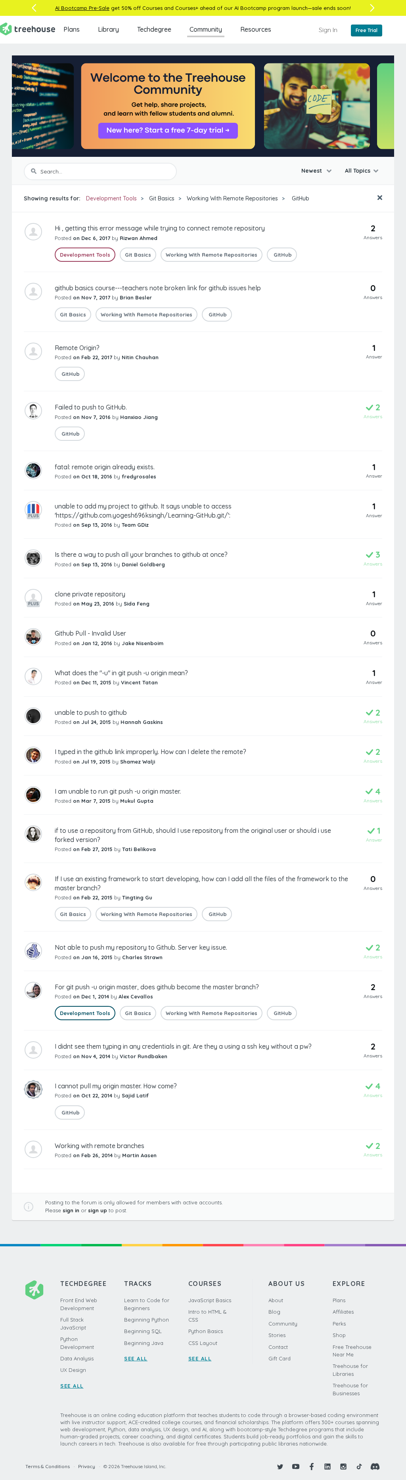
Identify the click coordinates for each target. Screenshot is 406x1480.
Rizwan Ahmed (138, 238)
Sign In (328, 30)
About (275, 1300)
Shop (339, 1335)
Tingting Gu (137, 897)
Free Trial (366, 30)
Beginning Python (146, 1319)
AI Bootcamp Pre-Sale (82, 8)
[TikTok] (359, 1466)
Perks (339, 1323)
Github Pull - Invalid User (90, 633)
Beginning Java (143, 1343)
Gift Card (279, 1358)
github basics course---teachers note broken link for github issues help (158, 288)
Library (108, 29)
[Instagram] (343, 1466)
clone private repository (90, 594)
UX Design (73, 1370)
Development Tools (111, 198)
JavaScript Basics (209, 1300)
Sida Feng (136, 603)
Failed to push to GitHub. (91, 407)
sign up (97, 1210)
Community (206, 29)
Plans (71, 29)
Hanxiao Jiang (139, 417)
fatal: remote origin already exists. (105, 467)
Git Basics (161, 198)
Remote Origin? (77, 348)
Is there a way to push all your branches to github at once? (141, 554)
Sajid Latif (135, 1095)
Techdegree (154, 29)
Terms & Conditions (47, 1466)
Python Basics (205, 1331)
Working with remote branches (99, 1146)
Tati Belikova (139, 849)
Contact (278, 1347)
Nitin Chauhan (140, 357)
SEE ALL (72, 1386)
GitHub (299, 198)
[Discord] (375, 1466)
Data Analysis (77, 1358)
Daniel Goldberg (143, 564)
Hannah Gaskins (142, 722)
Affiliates (343, 1312)
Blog (274, 1312)
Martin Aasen (139, 1155)
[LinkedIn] (327, 1466)
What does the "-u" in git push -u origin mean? (121, 673)
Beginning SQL (143, 1331)
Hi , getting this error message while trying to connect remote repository (160, 228)
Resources (255, 29)
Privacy (86, 1466)
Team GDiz (135, 525)
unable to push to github (91, 712)
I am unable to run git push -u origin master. (118, 791)
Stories (276, 1335)
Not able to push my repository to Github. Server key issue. (141, 947)
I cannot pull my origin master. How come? (116, 1086)
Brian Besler (136, 297)
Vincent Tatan (139, 682)
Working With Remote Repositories (232, 198)
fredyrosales (139, 476)
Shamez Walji (137, 761)
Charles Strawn (142, 957)
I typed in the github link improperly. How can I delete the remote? (150, 752)
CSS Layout (202, 1343)
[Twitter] (279, 1466)
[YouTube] (295, 1466)
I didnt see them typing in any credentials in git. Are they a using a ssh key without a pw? (183, 1046)
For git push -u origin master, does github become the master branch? (157, 987)
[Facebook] (311, 1466)
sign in (71, 1210)
